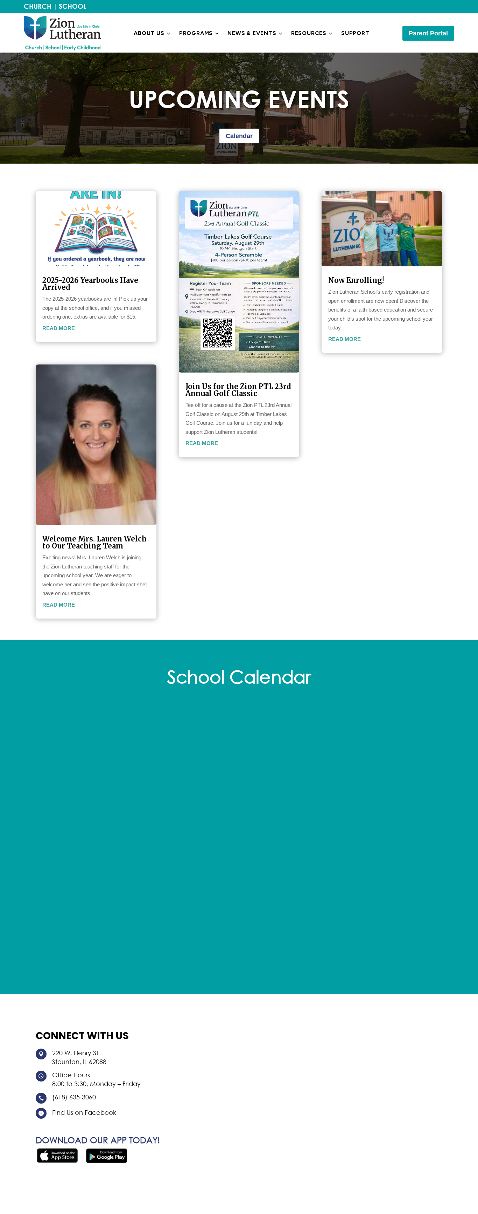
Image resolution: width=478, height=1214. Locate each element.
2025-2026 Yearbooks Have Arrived (90, 284)
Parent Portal (428, 33)
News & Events (251, 33)
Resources (308, 33)
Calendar (239, 135)
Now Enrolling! (356, 280)
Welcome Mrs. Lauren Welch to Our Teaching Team (94, 542)
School (72, 6)
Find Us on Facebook (84, 1112)
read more (58, 328)
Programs (196, 33)
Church (37, 6)
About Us (149, 33)
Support (355, 33)
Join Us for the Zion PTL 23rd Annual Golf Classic (238, 390)
